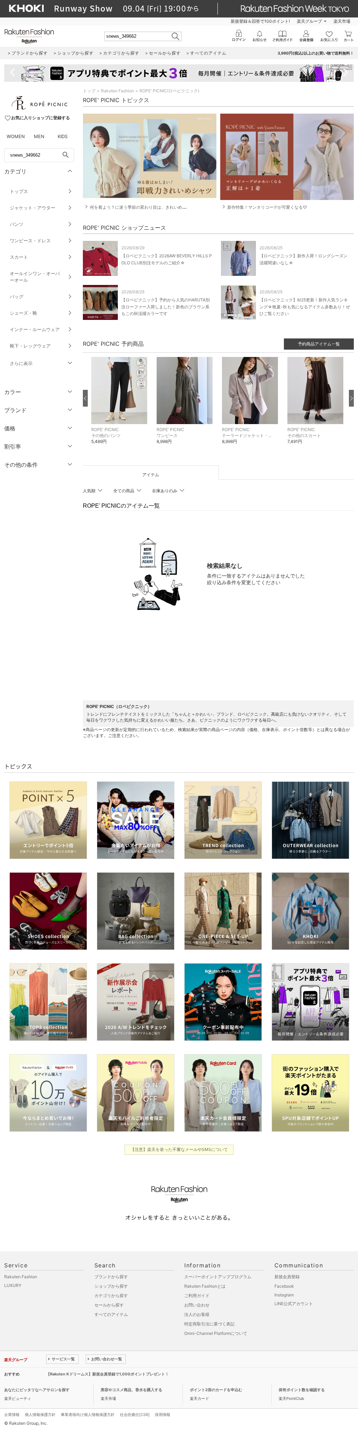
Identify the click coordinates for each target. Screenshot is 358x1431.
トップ (89, 90)
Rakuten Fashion (117, 90)
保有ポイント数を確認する (302, 1389)
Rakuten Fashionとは (204, 1286)
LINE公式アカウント (293, 1303)
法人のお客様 (196, 1314)
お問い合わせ (196, 1305)
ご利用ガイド (196, 1295)
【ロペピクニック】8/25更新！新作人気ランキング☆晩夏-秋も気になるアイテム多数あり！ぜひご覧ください (304, 306)
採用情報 (162, 1414)
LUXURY (12, 1285)
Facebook (284, 1286)
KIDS (62, 136)
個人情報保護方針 (40, 1414)
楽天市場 (342, 21)
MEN (39, 136)
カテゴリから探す (111, 1295)
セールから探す (109, 1305)
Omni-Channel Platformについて (215, 1333)
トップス (19, 191)
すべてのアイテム (111, 1314)
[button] (120, 406)
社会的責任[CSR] (135, 1414)
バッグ (16, 296)
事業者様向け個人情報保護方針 (88, 1414)
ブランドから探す (111, 1276)
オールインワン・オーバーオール (35, 277)
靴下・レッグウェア (30, 346)
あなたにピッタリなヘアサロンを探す (37, 1389)
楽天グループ (309, 21)
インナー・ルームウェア (35, 329)
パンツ (16, 224)
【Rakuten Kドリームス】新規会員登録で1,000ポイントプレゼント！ (107, 1374)
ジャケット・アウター (32, 207)
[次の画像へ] (351, 398)
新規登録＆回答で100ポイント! (260, 21)
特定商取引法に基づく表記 (209, 1323)
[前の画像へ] (85, 398)
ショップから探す (111, 1286)
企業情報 (12, 1414)
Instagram (284, 1294)
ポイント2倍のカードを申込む (216, 1389)
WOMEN (16, 136)
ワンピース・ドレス (30, 240)
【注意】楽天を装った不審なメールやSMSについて (179, 1149)
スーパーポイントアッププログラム (217, 1276)
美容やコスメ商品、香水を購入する (131, 1389)
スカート (19, 257)
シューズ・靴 (23, 313)
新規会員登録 (287, 1276)
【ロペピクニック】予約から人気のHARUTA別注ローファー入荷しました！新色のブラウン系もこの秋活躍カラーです (165, 306)
